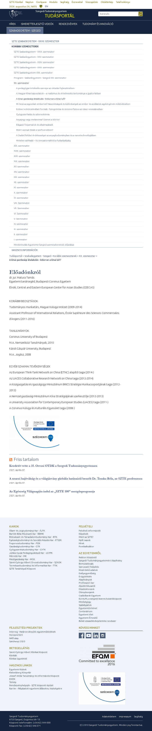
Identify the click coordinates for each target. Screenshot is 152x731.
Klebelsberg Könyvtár (20, 672)
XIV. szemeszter (21, 172)
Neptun (29, 2)
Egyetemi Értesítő (88, 618)
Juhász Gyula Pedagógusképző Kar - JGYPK (30, 553)
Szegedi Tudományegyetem (55, 14)
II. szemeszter (21, 234)
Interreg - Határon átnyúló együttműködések (32, 631)
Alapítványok (85, 579)
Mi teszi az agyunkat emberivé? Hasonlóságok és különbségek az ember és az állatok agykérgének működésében (73, 104)
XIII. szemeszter (21, 177)
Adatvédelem (109, 716)
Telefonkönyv (123, 2)
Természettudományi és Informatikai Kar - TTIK (33, 565)
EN (46, 6)
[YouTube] (88, 635)
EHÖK (12, 679)
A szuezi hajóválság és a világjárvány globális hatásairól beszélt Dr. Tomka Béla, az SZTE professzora (75, 478)
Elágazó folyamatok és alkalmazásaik (34, 125)
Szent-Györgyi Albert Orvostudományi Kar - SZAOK (35, 562)
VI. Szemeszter (21, 213)
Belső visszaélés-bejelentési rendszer (97, 621)
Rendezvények (68, 23)
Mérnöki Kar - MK (18, 556)
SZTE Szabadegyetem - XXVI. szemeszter (34, 51)
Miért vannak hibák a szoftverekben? (34, 130)
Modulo (53, 2)
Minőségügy (85, 602)
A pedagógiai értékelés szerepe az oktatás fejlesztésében (45, 88)
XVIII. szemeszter (22, 151)
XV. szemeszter (21, 166)
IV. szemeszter (21, 224)
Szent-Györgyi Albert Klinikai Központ (28, 652)
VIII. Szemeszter (22, 203)
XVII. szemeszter (22, 156)
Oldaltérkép (107, 2)
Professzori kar (86, 583)
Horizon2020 (16, 635)
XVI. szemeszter (22, 161)
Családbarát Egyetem (90, 595)
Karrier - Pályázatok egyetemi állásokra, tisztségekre (35, 688)
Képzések (83, 534)
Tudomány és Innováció (97, 23)
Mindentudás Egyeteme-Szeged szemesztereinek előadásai (44, 244)
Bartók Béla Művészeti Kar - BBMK (26, 534)
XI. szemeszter (21, 187)
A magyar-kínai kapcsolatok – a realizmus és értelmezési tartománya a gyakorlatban (58, 93)
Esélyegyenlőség (87, 573)
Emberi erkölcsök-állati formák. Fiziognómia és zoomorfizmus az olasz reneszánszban (59, 109)
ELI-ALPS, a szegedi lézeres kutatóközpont (100, 598)
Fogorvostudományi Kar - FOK (24, 543)
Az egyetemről (90, 553)
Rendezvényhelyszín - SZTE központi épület (31, 685)
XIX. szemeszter (22, 145)
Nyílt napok (84, 540)
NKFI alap (14, 638)
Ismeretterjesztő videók (37, 23)
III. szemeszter (21, 229)
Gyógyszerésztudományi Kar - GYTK (27, 549)
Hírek (12, 23)
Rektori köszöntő (88, 557)
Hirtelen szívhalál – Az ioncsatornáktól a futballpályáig (43, 140)
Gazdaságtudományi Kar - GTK (24, 546)
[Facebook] (81, 635)
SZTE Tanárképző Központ (22, 568)
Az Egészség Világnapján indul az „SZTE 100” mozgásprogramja (52, 491)
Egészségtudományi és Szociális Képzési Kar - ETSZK (35, 540)
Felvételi (85, 526)
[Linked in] (95, 635)
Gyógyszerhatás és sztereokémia (32, 114)
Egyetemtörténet (88, 608)
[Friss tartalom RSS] (10, 459)
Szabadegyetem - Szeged (25, 30)
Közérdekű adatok (88, 570)
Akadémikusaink (87, 586)
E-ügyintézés (85, 576)
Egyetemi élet (86, 614)
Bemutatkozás (86, 563)
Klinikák (13, 655)
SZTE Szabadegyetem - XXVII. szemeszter (35, 41)
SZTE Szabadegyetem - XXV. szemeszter (34, 57)
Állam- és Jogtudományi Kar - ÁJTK (27, 530)
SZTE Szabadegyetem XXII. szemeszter (33, 72)
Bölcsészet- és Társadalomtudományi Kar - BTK (33, 537)
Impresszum (125, 716)
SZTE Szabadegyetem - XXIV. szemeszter (34, 62)
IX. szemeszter (21, 198)
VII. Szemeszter (21, 208)
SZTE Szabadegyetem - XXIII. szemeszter (34, 67)
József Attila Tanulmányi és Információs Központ (34, 676)
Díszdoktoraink (86, 589)
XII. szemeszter (21, 182)
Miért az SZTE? (86, 537)
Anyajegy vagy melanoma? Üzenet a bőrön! (38, 119)
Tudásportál (15, 256)
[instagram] (102, 635)
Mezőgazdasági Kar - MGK (22, 559)
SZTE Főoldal (16, 2)
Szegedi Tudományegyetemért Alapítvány (100, 560)
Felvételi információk (90, 530)
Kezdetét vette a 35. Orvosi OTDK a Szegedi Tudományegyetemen (53, 465)
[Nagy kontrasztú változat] (40, 5)
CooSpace (41, 2)
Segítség (64, 2)
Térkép (12, 682)
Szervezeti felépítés (89, 567)
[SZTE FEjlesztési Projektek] (102, 688)
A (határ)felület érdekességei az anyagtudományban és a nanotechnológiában (56, 135)
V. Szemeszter (21, 219)
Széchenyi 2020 (17, 641)
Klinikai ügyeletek (18, 658)
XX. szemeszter (21, 83)
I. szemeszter (20, 239)
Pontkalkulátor (86, 546)
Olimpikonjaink (86, 592)
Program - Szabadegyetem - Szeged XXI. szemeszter (40, 78)
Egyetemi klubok (18, 669)
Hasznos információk (25, 250)
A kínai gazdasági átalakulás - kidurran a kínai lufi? (40, 99)
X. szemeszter (21, 192)
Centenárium (85, 611)
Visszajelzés (91, 2)
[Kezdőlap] (22, 14)
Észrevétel (77, 2)
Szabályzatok (85, 605)
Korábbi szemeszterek (25, 46)
